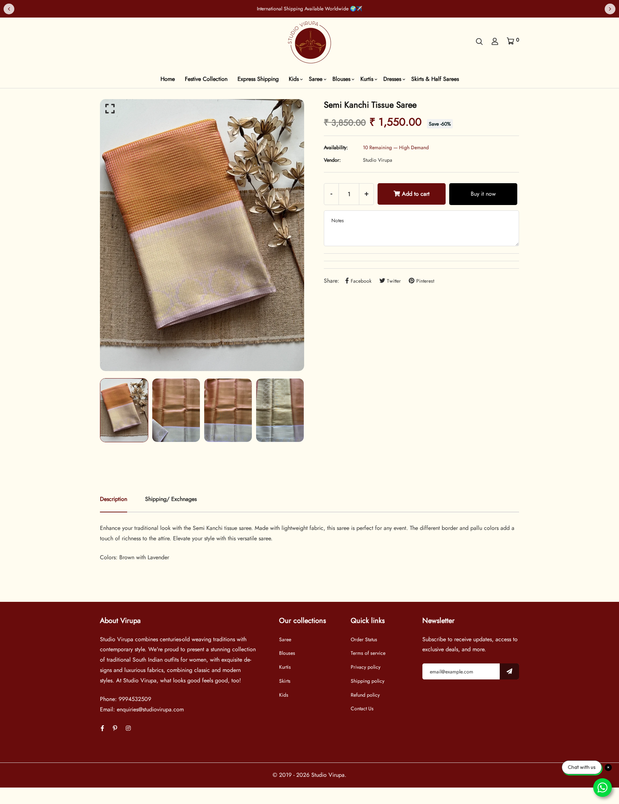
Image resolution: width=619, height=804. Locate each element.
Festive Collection (206, 79)
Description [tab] (113, 499)
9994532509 (135, 699)
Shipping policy (367, 680)
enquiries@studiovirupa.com (150, 709)
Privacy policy (365, 667)
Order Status (364, 639)
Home (167, 79)
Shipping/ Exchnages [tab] (171, 499)
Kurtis (366, 79)
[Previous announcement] (9, 9)
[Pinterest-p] (115, 728)
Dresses (392, 79)
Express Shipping (258, 79)
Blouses (341, 79)
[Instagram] (128, 728)
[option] (202, 235)
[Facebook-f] (102, 728)
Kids (294, 79)
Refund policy (365, 694)
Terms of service (368, 653)
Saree (315, 79)
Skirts (285, 680)
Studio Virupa (377, 160)
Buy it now (483, 194)
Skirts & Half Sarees (435, 79)
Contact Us (362, 708)
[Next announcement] (610, 9)
